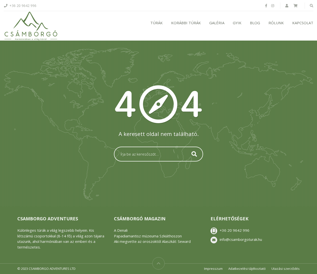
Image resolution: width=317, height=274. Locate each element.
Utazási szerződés (285, 268)
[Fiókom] (287, 5)
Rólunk (276, 22)
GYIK (237, 22)
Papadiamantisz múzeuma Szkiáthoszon (148, 235)
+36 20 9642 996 (234, 230)
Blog (255, 22)
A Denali (121, 230)
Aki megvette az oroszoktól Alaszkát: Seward (152, 241)
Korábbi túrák (186, 22)
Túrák (156, 22)
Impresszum (213, 268)
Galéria (216, 22)
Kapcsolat (302, 22)
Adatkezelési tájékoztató (247, 268)
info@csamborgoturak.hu (241, 239)
